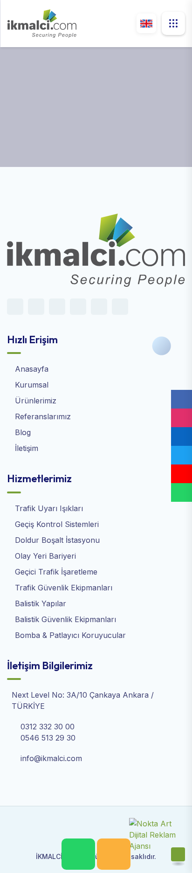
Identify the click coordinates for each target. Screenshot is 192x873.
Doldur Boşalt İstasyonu (56, 540)
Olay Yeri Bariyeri (44, 556)
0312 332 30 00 (48, 726)
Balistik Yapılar (39, 603)
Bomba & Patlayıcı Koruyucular (69, 635)
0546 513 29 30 (48, 737)
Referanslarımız (42, 416)
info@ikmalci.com (51, 758)
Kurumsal (30, 384)
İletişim (25, 448)
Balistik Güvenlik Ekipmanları (64, 619)
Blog (22, 432)
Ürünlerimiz (34, 400)
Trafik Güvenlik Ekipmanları (62, 587)
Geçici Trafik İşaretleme (55, 571)
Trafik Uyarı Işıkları (48, 508)
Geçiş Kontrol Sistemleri (56, 524)
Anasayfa (24, 119)
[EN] (146, 23)
